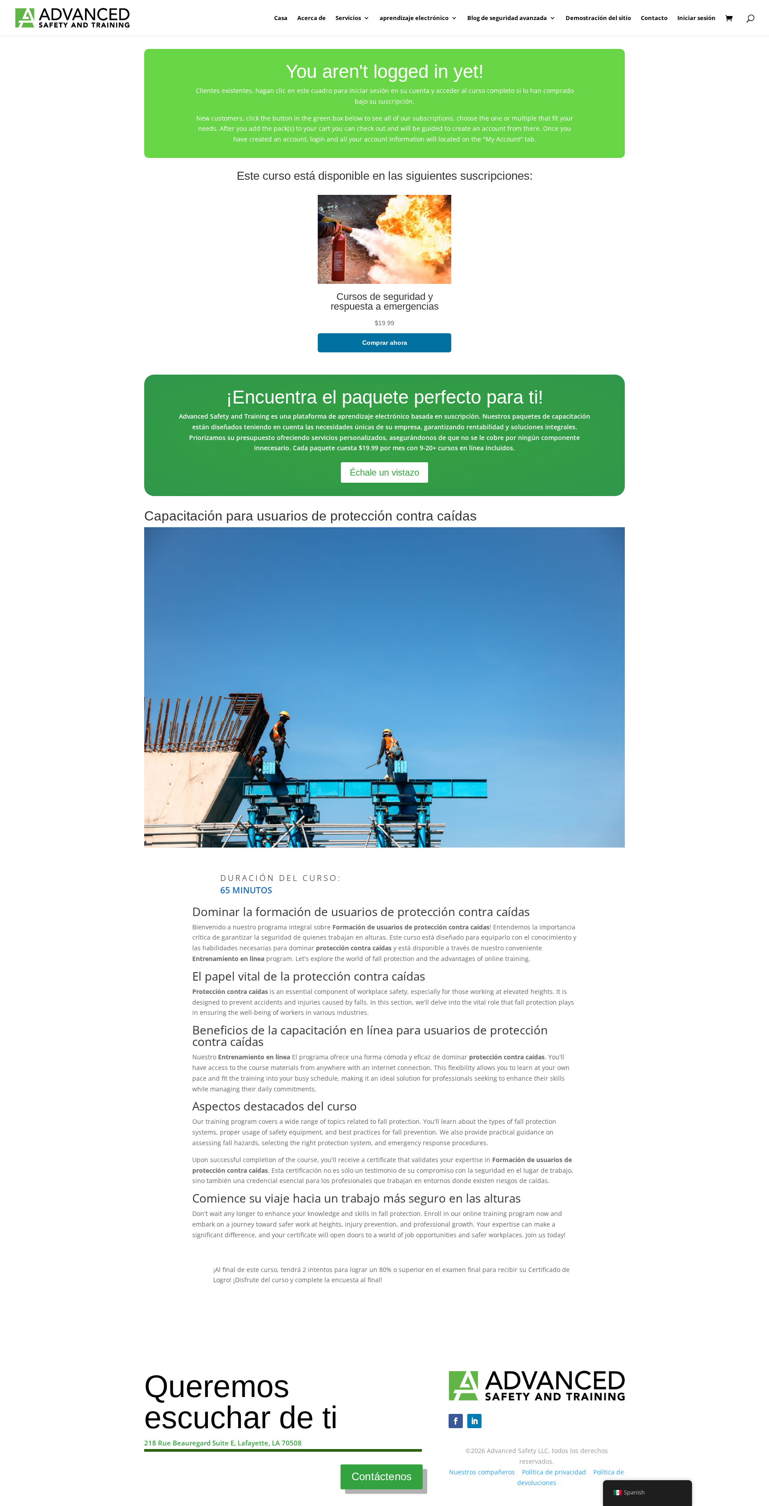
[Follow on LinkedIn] (474, 1421)
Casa (280, 18)
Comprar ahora (384, 342)
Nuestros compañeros (482, 1472)
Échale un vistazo (384, 472)
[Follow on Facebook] (456, 1421)
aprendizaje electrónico (414, 18)
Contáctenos (382, 1476)
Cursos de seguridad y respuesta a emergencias (385, 301)
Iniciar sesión (696, 18)
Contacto (654, 18)
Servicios (348, 18)
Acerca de (311, 18)
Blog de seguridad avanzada (507, 18)
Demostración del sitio (598, 18)
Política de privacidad (554, 1472)
